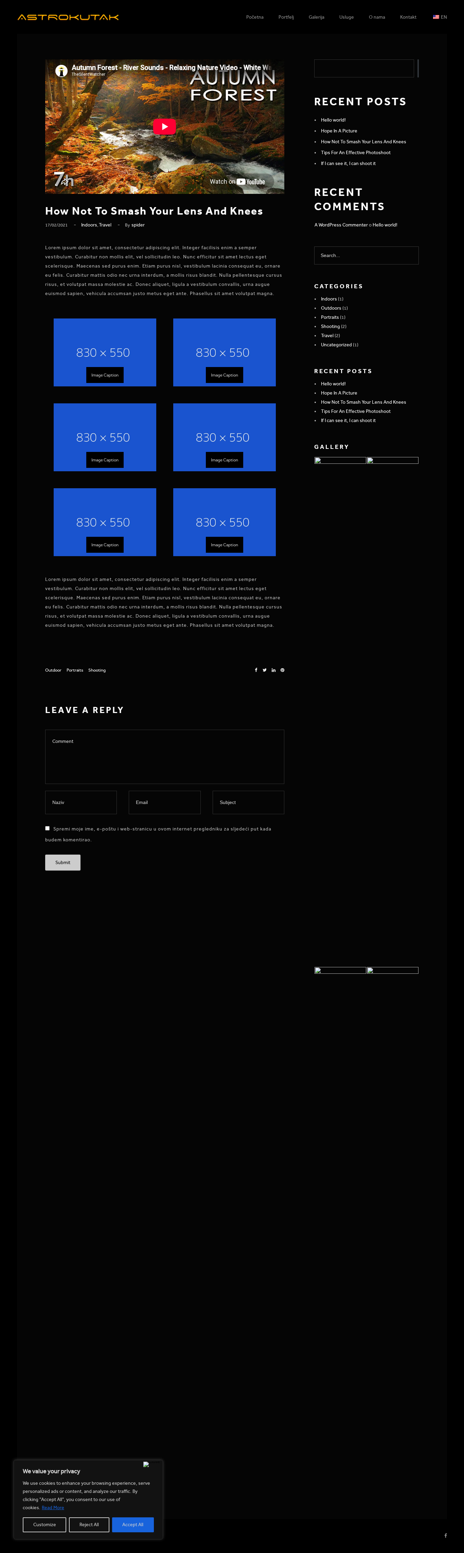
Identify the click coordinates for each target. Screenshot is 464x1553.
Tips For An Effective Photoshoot (356, 153)
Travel (105, 225)
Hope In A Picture (339, 131)
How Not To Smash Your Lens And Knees (363, 142)
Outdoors (331, 308)
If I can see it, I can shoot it (348, 163)
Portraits (75, 670)
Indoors (89, 225)
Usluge (346, 17)
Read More (53, 1508)
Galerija (316, 17)
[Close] (151, 1464)
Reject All (89, 1525)
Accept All (132, 1525)
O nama (377, 17)
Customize (44, 1525)
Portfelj (286, 17)
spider (138, 225)
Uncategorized (336, 345)
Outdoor (53, 670)
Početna (255, 17)
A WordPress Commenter (341, 225)
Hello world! (333, 120)
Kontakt (408, 17)
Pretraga (418, 68)
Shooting (97, 670)
